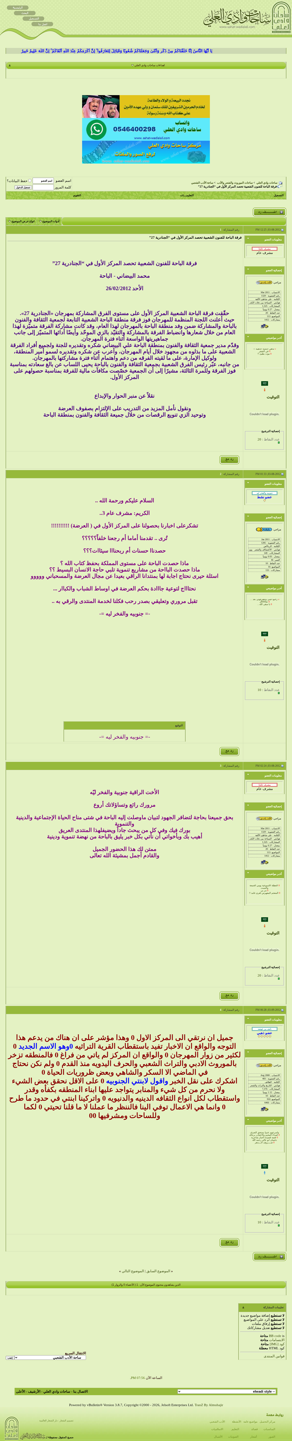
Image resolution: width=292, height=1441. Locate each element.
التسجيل (279, 195)
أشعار (253, 1436)
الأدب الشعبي (217, 1421)
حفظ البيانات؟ (17, 181)
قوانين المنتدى (274, 1356)
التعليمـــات (187, 195)
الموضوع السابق (158, 1271)
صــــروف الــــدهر (264, 1137)
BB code (275, 1336)
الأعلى (20, 1391)
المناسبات (269, 1429)
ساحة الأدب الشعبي (202, 182)
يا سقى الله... (263, 599)
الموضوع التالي (133, 1271)
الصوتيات (233, 1436)
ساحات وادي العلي (266, 182)
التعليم (235, 1429)
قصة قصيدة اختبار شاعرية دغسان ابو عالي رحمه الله (264, 1133)
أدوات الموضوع (50, 221)
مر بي (263, 885)
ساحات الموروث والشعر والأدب (235, 182)
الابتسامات (276, 1340)
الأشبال (218, 1436)
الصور (272, 1436)
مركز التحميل (267, 1421)
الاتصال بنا (80, 1391)
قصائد (254, 1429)
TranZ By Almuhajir (209, 1405)
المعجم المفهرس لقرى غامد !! (263, 888)
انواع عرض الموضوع (23, 221)
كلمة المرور (63, 187)
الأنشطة (236, 1421)
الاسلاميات (217, 1429)
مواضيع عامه (250, 1421)
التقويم (77, 195)
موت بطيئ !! (264, 349)
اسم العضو (63, 180)
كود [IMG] (277, 1344)
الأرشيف (34, 1391)
